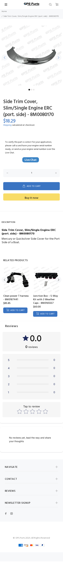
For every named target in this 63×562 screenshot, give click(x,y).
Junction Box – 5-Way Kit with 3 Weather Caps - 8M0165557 (45, 299)
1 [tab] (29, 89)
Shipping (7, 125)
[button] (31, 359)
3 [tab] (34, 89)
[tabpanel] (31, 55)
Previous (5, 57)
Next (58, 57)
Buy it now (31, 198)
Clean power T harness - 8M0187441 (16, 298)
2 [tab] (31, 89)
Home (4, 11)
